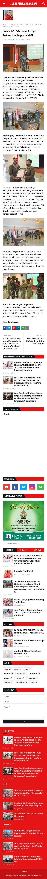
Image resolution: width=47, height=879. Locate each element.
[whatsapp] (40, 487)
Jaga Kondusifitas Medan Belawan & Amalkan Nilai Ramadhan (28, 814)
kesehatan (8, 673)
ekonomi (8, 678)
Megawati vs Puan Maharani (23, 571)
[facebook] (15, 487)
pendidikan (32, 678)
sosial (28, 669)
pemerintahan (34, 673)
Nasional (21, 673)
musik (34, 682)
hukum (17, 669)
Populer (9, 549)
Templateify (16, 875)
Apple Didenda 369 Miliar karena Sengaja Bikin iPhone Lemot (27, 652)
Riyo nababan (9, 39)
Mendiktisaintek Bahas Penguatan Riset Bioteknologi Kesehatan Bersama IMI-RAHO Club (28, 859)
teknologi (8, 682)
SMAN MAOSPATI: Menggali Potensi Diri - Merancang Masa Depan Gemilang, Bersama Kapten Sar (28, 833)
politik (7, 669)
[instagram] (32, 487)
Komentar (37, 549)
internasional (21, 682)
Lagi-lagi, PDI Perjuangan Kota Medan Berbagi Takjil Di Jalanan (29, 600)
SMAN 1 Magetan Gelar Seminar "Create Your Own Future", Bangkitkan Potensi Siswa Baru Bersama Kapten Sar (29, 793)
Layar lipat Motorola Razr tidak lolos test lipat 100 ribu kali (29, 641)
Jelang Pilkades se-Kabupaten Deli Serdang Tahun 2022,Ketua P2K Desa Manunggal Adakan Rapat (28, 612)
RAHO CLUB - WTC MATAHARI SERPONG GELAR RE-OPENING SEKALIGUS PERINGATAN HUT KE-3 (29, 631)
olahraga (20, 678)
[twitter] (23, 487)
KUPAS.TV (24, 871)
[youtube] (6, 487)
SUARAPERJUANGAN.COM (23, 3)
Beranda (6, 24)
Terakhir (23, 549)
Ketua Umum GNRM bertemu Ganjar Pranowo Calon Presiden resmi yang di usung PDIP (28, 804)
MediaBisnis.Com (36, 875)
